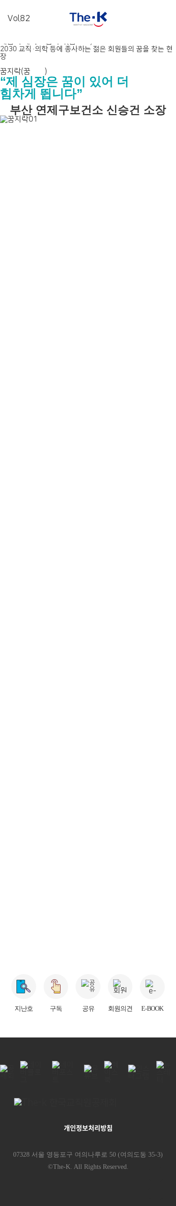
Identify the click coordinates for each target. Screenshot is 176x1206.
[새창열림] (88, 1102)
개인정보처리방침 (88, 1127)
